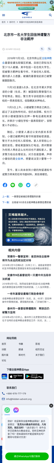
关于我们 (39, 355)
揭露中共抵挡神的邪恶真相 (30, 22)
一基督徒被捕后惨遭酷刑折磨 (26, 196)
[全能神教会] (27, 15)
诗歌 (4, 349)
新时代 (12, 22)
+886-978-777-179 (16, 393)
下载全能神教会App (18, 369)
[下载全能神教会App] (4, 376)
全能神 (19, 158)
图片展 (5, 355)
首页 (4, 22)
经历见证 (39, 349)
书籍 (21, 343)
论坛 (4, 360)
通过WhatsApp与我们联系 (27, 456)
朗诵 (21, 349)
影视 (37, 343)
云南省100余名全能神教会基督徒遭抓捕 (31, 202)
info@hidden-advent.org (19, 399)
